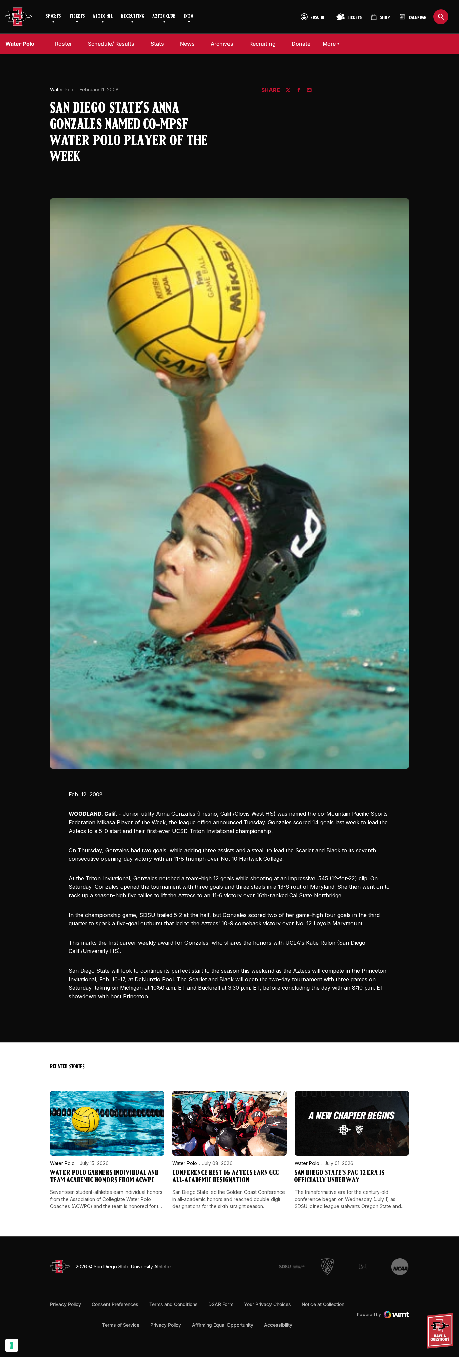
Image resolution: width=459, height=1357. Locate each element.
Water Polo (62, 89)
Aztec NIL (103, 16)
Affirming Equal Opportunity (222, 1325)
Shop (380, 19)
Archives (222, 43)
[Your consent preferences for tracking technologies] (11, 1345)
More (329, 43)
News (187, 43)
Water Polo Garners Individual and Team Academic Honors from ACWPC (104, 1176)
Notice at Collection (323, 1304)
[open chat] (441, 1331)
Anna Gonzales (175, 813)
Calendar (418, 17)
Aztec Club (164, 16)
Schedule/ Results (111, 43)
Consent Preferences (115, 1304)
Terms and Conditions (173, 1304)
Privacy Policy (65, 1304)
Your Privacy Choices (267, 1304)
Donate (303, 43)
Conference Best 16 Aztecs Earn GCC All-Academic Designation (225, 1176)
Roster (63, 43)
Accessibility (278, 1325)
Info (189, 16)
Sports (53, 16)
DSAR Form (220, 1304)
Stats (157, 43)
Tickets (77, 16)
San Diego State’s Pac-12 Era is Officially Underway (339, 1176)
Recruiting (132, 16)
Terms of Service (120, 1325)
